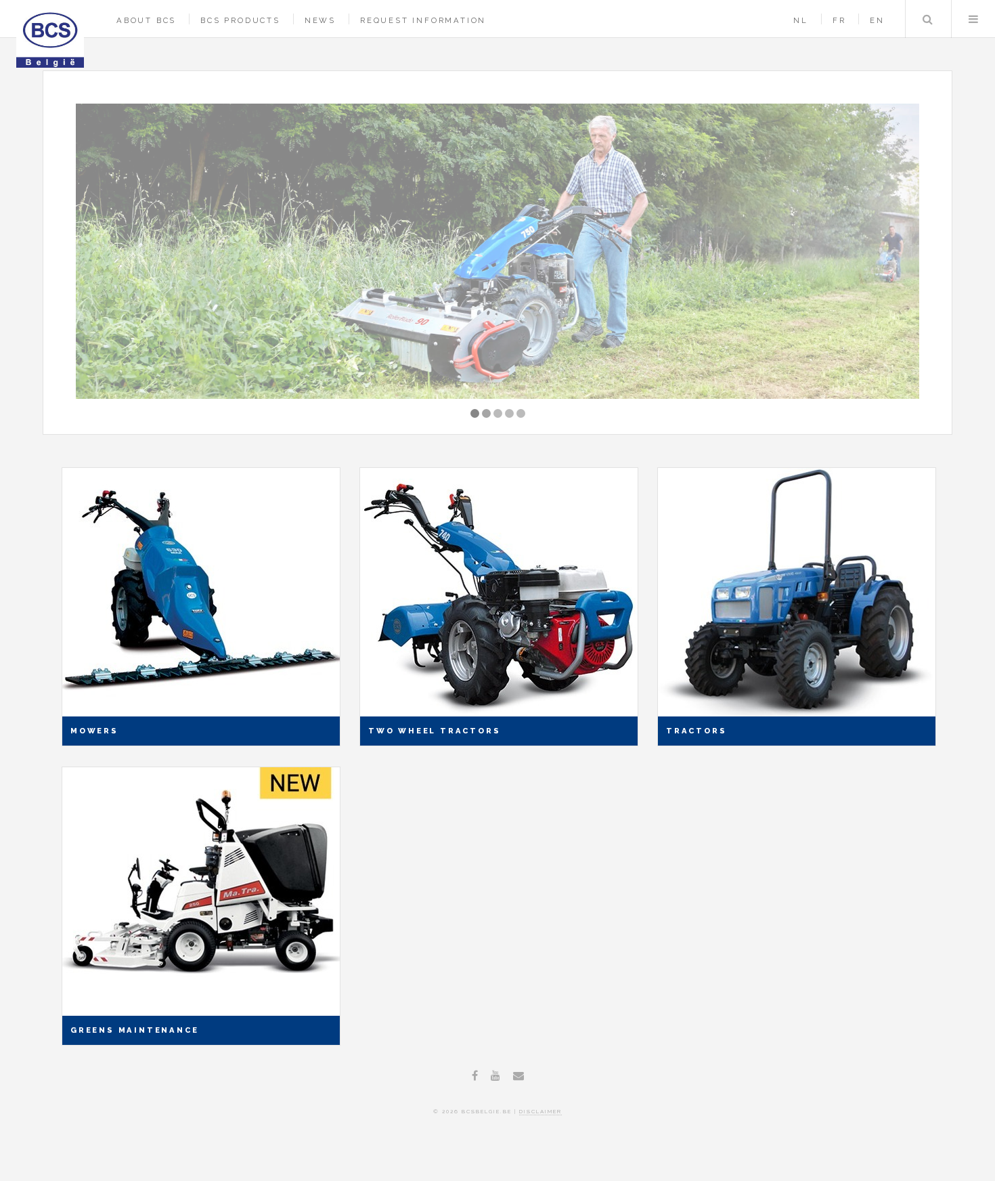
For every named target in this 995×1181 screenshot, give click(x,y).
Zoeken (927, 19)
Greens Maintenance (134, 1030)
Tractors (696, 730)
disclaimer (540, 1111)
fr (839, 20)
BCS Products (240, 20)
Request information (423, 20)
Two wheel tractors (434, 730)
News (320, 20)
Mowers (94, 730)
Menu (973, 19)
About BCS (146, 20)
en (877, 20)
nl (800, 20)
